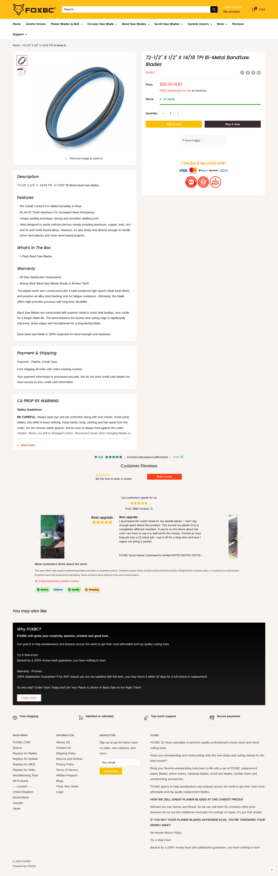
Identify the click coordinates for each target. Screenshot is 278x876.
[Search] (214, 9)
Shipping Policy (66, 753)
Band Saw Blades (134, 24)
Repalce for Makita (25, 753)
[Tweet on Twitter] (253, 72)
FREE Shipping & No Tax (175, 90)
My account (231, 11)
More (220, 24)
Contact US (63, 747)
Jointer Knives (36, 24)
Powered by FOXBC (24, 866)
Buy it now (232, 124)
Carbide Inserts (198, 24)
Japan (17, 808)
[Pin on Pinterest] (248, 72)
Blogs (59, 780)
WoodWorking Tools (25, 775)
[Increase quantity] (178, 113)
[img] (139, 503)
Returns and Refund (69, 758)
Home (17, 24)
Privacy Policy (65, 764)
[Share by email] (259, 72)
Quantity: (152, 113)
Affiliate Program (67, 775)
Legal (59, 791)
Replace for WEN (24, 764)
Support (18, 34)
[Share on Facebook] (242, 72)
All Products (20, 780)
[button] (38, 537)
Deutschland (21, 797)
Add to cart (173, 124)
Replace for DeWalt (25, 758)
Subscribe (111, 771)
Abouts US (63, 742)
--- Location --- (22, 786)
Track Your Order (67, 786)
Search (17, 747)
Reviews (238, 24)
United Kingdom (23, 791)
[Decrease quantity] (163, 113)
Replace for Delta (24, 769)
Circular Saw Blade (100, 24)
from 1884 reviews (137, 508)
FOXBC (150, 72)
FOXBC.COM (21, 742)
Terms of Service (67, 769)
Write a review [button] (164, 476)
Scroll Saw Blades (166, 24)
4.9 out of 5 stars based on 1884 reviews (147, 457)
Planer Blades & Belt (65, 24)
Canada (18, 802)
